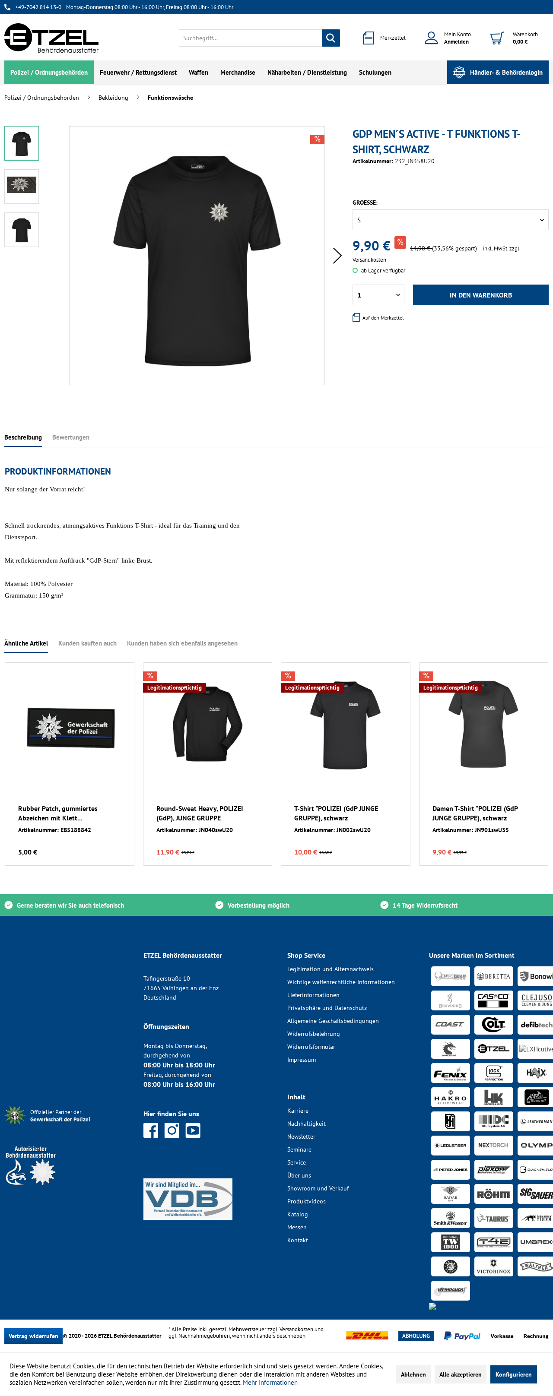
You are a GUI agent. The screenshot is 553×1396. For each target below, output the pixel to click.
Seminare (299, 1149)
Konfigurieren (514, 1374)
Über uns (299, 1175)
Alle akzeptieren (460, 1374)
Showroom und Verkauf (318, 1188)
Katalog (297, 1214)
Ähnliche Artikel (26, 643)
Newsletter (301, 1136)
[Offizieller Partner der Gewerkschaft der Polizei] (67, 1127)
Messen (297, 1227)
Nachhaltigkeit (306, 1123)
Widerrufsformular (311, 1047)
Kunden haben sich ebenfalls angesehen (182, 643)
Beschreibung (23, 437)
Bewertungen (70, 437)
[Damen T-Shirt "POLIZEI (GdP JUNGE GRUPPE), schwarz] (484, 725)
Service (296, 1162)
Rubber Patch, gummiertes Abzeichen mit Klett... (58, 813)
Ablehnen (413, 1374)
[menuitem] (259, 38)
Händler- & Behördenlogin (506, 72)
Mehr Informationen (270, 1382)
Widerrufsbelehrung (313, 1034)
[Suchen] (331, 38)
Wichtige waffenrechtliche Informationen (341, 982)
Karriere (297, 1110)
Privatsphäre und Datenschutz (327, 1008)
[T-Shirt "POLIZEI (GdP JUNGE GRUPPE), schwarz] (345, 725)
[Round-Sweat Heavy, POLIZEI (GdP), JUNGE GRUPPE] (207, 725)
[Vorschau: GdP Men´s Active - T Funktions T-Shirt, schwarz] (21, 143)
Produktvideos (306, 1201)
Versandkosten (296, 1329)
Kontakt (297, 1240)
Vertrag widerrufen (33, 1336)
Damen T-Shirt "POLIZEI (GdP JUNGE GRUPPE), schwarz (475, 813)
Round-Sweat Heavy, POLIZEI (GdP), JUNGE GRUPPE (199, 813)
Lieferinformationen (313, 995)
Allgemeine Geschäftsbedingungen (333, 1021)
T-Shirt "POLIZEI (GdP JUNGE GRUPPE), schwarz (336, 813)
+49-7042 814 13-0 (38, 7)
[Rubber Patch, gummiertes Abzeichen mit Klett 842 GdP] (69, 725)
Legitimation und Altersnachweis (330, 969)
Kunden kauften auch (87, 643)
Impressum (301, 1060)
